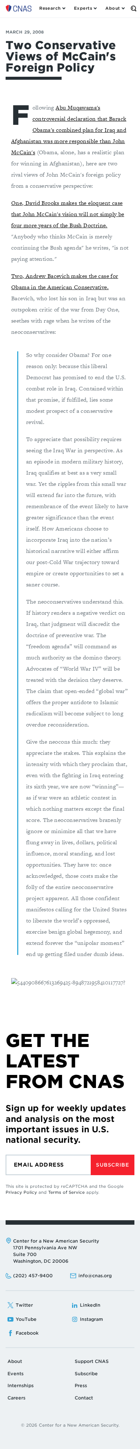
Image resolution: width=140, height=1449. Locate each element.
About (14, 1361)
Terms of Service (66, 1192)
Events (15, 1373)
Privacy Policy (21, 1192)
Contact (84, 1398)
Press (81, 1385)
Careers (16, 1398)
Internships (20, 1385)
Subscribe (112, 1165)
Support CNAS (92, 1361)
